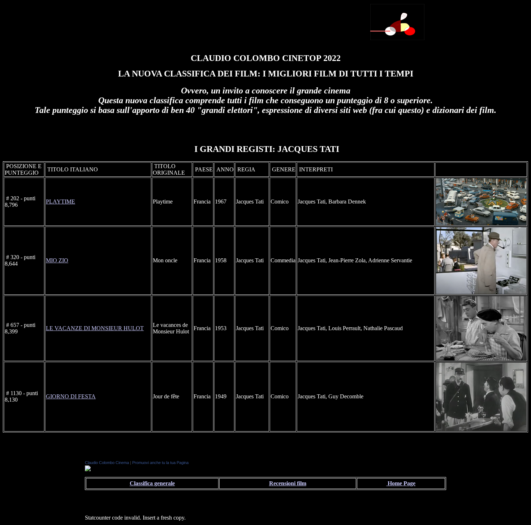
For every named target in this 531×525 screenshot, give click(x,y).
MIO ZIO (57, 260)
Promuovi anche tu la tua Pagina (160, 462)
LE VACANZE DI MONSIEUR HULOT (95, 328)
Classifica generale (152, 483)
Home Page (400, 483)
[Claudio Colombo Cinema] (88, 469)
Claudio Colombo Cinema (107, 462)
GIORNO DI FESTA (71, 396)
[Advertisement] (279, 21)
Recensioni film (287, 483)
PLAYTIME (60, 201)
